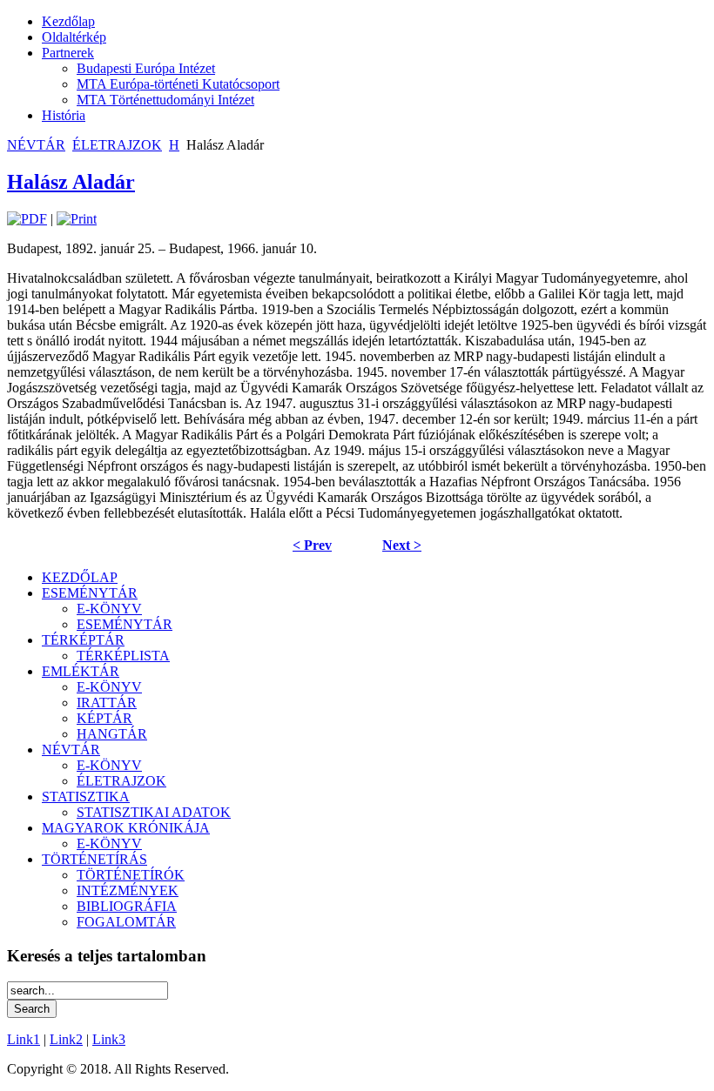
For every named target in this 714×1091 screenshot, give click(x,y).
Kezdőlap (68, 21)
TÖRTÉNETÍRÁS (94, 859)
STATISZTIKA (86, 796)
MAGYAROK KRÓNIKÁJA (126, 827)
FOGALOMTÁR (126, 921)
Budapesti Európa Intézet (146, 68)
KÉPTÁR (104, 718)
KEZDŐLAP (80, 577)
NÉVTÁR (36, 144)
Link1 (23, 1039)
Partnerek (68, 52)
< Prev (312, 545)
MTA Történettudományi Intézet (165, 99)
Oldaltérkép (74, 37)
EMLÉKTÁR (80, 671)
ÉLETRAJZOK (117, 144)
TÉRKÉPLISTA (123, 655)
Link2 (66, 1039)
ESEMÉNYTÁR (90, 593)
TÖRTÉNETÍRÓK (131, 874)
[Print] (77, 218)
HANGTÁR (112, 733)
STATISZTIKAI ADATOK (154, 812)
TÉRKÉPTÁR (83, 640)
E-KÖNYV (109, 608)
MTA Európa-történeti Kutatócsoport (178, 84)
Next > (401, 545)
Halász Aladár (71, 182)
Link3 (108, 1039)
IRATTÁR (107, 702)
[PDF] (27, 218)
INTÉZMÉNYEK (127, 890)
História (63, 115)
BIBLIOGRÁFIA (127, 906)
